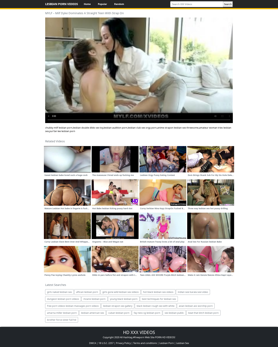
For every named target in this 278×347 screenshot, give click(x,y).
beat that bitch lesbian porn (203, 312)
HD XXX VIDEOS (139, 332)
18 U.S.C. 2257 (106, 343)
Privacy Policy (123, 343)
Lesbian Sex (182, 343)
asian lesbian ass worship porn (196, 305)
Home (87, 4)
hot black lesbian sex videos (158, 292)
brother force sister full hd (61, 319)
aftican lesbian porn (87, 292)
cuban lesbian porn (118, 312)
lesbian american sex (92, 312)
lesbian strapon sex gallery (117, 305)
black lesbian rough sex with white (155, 305)
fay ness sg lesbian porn (147, 312)
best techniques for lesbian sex (159, 299)
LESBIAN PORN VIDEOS (61, 4)
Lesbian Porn (166, 343)
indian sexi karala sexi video (193, 292)
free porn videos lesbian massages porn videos (73, 305)
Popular (102, 4)
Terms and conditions (145, 343)
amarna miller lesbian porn (62, 312)
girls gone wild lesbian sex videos (120, 292)
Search (228, 4)
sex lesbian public (174, 312)
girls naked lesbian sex (59, 292)
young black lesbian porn (124, 299)
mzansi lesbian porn (94, 299)
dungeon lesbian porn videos (63, 299)
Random (119, 4)
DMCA (92, 343)
